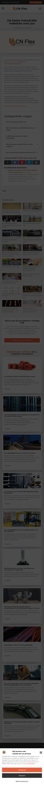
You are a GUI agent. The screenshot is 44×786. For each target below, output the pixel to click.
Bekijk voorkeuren (22, 781)
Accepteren (22, 770)
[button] (41, 753)
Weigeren (22, 775)
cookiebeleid (30, 763)
